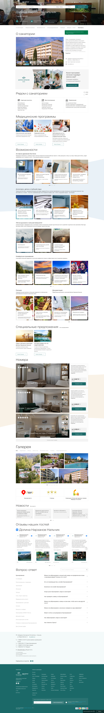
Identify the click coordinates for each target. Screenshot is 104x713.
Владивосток (35, 688)
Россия (33, 672)
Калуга (43, 688)
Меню (86, 2)
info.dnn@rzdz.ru (21, 649)
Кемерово (53, 676)
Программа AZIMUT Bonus (23, 612)
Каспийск (44, 690)
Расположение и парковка (23, 582)
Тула (71, 684)
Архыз (33, 682)
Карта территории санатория (74, 61)
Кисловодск (53, 678)
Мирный (53, 682)
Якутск (80, 680)
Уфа (70, 690)
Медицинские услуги (22, 599)
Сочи (71, 674)
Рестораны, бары (44, 450)
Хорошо (99, 711)
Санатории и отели (34, 2)
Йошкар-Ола (44, 684)
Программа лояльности (56, 2)
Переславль (62, 680)
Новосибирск (63, 674)
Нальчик (52, 686)
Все (17, 450)
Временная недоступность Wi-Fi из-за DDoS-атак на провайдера (42, 512)
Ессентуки (44, 678)
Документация (20, 616)
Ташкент (34, 694)
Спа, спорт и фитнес (22, 595)
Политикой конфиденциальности (77, 702)
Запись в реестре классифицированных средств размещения (26, 655)
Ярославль (81, 682)
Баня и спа (35, 450)
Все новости (33, 506)
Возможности (41, 27)
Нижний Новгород (55, 690)
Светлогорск (63, 686)
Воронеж (34, 690)
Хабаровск (81, 674)
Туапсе (71, 682)
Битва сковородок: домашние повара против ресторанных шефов (23, 512)
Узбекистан (34, 692)
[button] (51, 286)
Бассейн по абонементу (60, 510)
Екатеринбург (44, 676)
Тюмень (71, 686)
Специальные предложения (45, 2)
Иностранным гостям (22, 619)
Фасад (29, 450)
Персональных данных (82, 701)
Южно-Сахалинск (83, 678)
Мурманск (53, 684)
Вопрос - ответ (71, 27)
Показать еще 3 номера (52, 440)
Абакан (33, 678)
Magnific (21, 708)
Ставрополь (72, 676)
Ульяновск (72, 688)
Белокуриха (34, 686)
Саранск (62, 682)
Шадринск (81, 676)
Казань (43, 686)
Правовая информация (28, 707)
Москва (33, 674)
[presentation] (17, 172)
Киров (52, 674)
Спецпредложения (52, 27)
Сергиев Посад (63, 688)
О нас (17, 690)
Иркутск (43, 682)
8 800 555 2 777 (19, 679)
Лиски (52, 680)
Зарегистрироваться (57, 702)
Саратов (62, 684)
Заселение (19, 585)
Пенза (61, 678)
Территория (23, 450)
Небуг (52, 688)
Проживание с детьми (22, 602)
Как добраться (71, 64)
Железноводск (45, 680)
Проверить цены (78, 383)
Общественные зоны (61, 450)
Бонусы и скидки (21, 609)
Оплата (18, 606)
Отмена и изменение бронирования (26, 623)
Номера (62, 27)
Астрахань (34, 684)
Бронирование (20, 575)
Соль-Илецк (62, 690)
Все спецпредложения (64, 327)
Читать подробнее (20, 549)
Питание (18, 589)
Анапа (33, 680)
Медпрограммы (30, 27)
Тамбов (71, 678)
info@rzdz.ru (18, 681)
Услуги (18, 592)
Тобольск (71, 680)
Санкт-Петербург (35, 676)
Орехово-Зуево (63, 676)
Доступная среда (21, 626)
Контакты (63, 2)
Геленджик (44, 674)
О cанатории (19, 27)
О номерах (19, 578)
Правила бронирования (71, 703)
